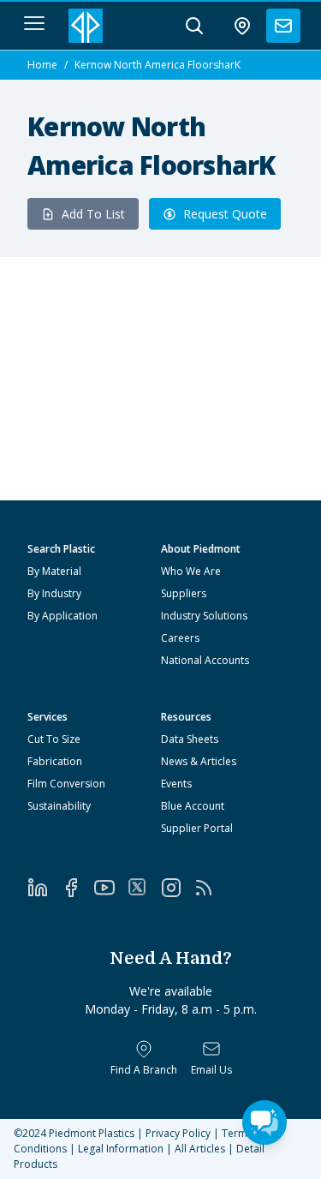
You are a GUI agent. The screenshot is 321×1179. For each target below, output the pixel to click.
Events (176, 783)
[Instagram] (177, 887)
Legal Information (120, 1148)
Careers (180, 638)
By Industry (54, 593)
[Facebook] (77, 887)
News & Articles (198, 761)
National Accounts (205, 660)
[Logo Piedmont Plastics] (85, 26)
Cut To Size (53, 739)
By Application (62, 615)
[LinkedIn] (44, 887)
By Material (54, 571)
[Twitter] (144, 886)
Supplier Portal (197, 828)
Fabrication (54, 761)
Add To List (93, 214)
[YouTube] (111, 887)
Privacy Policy (178, 1133)
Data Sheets (189, 739)
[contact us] (283, 26)
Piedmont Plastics (91, 1133)
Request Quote (225, 214)
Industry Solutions (204, 615)
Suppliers (183, 593)
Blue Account (192, 806)
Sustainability (59, 806)
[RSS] (210, 887)
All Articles (200, 1148)
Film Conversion (66, 783)
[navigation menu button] (34, 23)
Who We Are (191, 571)
